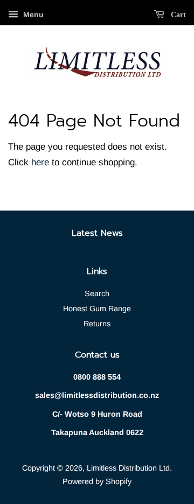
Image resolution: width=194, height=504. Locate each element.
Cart (177, 15)
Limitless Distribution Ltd (128, 468)
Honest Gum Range (97, 308)
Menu (32, 14)
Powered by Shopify (97, 481)
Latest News (97, 233)
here (40, 162)
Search (97, 293)
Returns (97, 323)
